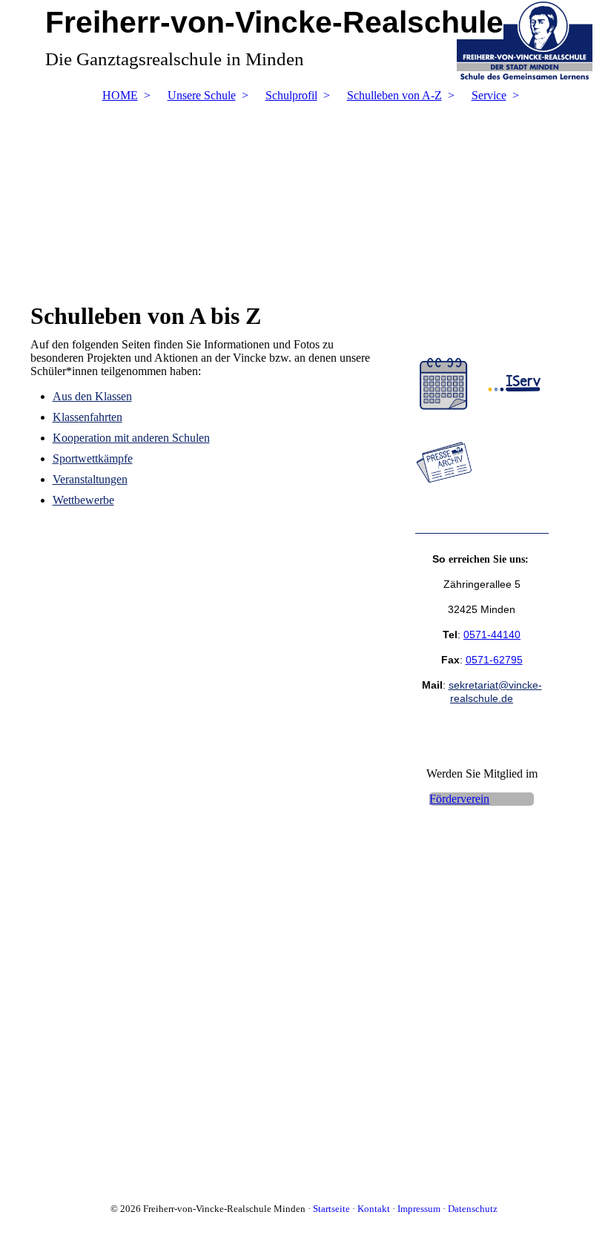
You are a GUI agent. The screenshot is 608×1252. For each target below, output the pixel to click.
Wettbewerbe (83, 500)
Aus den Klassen (92, 396)
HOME (120, 95)
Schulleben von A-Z (394, 95)
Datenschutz (473, 1208)
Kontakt (373, 1208)
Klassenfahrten (87, 417)
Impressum (418, 1208)
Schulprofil (291, 95)
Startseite (331, 1208)
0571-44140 (492, 634)
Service (489, 95)
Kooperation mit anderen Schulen (131, 437)
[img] (304, 195)
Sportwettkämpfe (93, 458)
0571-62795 (494, 660)
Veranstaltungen (90, 479)
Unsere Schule (202, 95)
